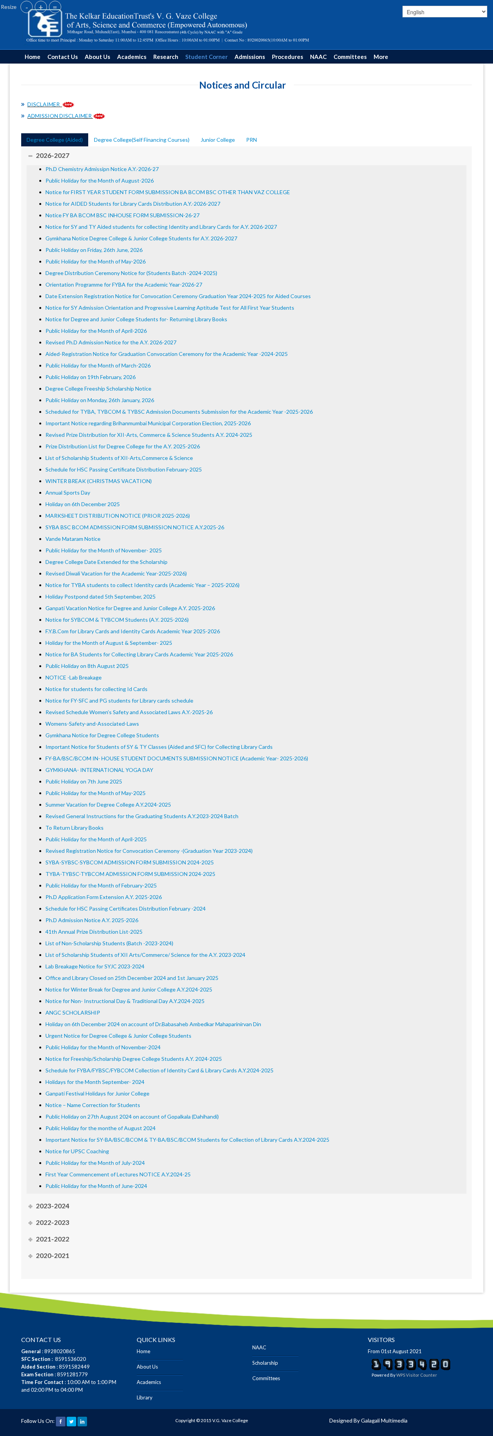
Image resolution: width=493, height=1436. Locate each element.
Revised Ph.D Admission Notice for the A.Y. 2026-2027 (110, 342)
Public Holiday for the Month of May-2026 (95, 261)
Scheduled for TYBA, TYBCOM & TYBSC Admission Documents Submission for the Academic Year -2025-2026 (179, 411)
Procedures (287, 56)
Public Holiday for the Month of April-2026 (96, 330)
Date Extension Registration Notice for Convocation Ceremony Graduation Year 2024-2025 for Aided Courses (178, 296)
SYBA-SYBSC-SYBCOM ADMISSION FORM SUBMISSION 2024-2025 (129, 862)
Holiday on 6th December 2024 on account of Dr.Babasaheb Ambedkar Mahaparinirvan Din (153, 1024)
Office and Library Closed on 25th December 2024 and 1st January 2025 (131, 978)
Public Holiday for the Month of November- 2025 (103, 550)
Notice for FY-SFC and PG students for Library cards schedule (119, 700)
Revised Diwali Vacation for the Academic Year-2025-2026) (116, 573)
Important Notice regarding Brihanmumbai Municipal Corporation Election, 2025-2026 (148, 423)
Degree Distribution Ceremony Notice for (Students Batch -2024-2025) (131, 273)
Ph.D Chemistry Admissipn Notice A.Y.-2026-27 (102, 169)
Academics (131, 56)
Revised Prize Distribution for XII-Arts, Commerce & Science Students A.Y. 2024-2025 (148, 434)
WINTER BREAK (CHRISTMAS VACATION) (98, 481)
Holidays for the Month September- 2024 (94, 1082)
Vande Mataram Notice (73, 538)
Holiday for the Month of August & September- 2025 (108, 642)
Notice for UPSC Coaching (77, 1151)
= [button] (55, 7)
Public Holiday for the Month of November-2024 (103, 1047)
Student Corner (206, 56)
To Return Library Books (74, 827)
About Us (97, 56)
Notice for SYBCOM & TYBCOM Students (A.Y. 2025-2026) (117, 619)
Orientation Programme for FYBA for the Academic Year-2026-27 (123, 284)
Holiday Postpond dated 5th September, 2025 (100, 596)
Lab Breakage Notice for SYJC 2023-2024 (94, 966)
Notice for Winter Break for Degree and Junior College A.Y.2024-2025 (128, 989)
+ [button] (41, 7)
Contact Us (62, 56)
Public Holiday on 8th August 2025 (87, 666)
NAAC (318, 56)
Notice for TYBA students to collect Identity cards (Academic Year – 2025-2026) (142, 585)
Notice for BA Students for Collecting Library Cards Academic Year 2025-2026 (139, 654)
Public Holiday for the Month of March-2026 (98, 365)
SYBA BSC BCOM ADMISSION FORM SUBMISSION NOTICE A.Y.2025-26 (134, 527)
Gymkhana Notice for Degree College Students (102, 735)
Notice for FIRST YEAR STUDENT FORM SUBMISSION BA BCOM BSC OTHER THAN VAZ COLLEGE (168, 192)
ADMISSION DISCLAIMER (59, 115)
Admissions (250, 56)
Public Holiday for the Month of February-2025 (101, 885)
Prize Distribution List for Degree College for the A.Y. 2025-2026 (122, 446)
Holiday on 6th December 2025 (82, 504)
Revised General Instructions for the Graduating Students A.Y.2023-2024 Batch (141, 816)
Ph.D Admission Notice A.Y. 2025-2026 (91, 920)
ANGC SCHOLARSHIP (72, 1012)
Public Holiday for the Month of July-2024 (95, 1162)
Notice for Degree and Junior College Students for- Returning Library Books (136, 319)
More (381, 56)
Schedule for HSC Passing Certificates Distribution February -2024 (125, 908)
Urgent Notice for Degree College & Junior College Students (118, 1035)
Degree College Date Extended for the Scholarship (106, 562)
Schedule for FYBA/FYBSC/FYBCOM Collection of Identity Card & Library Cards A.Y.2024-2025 (159, 1070)
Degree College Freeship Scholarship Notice (98, 388)
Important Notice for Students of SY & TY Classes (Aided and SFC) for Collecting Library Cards (159, 746)
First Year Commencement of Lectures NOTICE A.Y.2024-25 (118, 1174)
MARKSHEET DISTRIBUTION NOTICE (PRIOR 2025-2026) (117, 515)
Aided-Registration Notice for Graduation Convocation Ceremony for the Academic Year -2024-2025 (166, 354)
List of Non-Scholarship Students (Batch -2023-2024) (109, 943)
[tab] (54, 139)
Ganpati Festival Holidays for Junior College (97, 1093)
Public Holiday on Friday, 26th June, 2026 (94, 250)
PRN (251, 139)
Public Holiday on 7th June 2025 (83, 781)
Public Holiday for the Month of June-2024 (96, 1186)
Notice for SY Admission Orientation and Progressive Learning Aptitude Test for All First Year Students (169, 307)
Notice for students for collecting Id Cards (96, 689)
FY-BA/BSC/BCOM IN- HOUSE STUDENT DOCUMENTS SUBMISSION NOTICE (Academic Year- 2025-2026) (176, 758)
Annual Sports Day (67, 492)
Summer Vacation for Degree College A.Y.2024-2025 (108, 804)
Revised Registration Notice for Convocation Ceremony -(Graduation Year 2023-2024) (149, 850)
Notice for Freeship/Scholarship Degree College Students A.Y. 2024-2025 (133, 1058)
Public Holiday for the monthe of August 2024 (100, 1128)
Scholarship (265, 1363)
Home (32, 56)
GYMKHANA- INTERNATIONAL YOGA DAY (99, 770)
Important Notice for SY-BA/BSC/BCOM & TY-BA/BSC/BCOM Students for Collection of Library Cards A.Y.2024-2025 (187, 1139)
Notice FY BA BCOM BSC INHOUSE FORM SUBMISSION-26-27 (122, 215)
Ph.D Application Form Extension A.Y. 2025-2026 (103, 897)
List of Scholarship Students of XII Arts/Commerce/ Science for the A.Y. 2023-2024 (145, 954)
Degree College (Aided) (55, 139)
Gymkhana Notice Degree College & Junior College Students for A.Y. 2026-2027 (141, 238)
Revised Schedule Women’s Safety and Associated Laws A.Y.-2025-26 (129, 712)
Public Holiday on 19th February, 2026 (90, 377)
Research (165, 56)
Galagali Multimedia (384, 1420)
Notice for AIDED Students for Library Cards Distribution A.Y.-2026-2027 (132, 203)
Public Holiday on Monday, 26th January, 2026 (99, 400)
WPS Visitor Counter (416, 1374)
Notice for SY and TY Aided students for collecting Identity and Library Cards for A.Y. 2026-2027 (161, 226)
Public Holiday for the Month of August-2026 (100, 180)
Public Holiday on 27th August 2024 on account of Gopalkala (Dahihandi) (132, 1116)
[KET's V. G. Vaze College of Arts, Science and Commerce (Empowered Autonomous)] (168, 24)
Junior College (218, 139)
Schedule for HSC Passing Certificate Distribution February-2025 (123, 469)
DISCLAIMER (44, 104)
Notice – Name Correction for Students (92, 1105)
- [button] (26, 7)
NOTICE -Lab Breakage (73, 677)
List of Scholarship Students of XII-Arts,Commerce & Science (119, 458)
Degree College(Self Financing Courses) (141, 139)
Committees (350, 56)
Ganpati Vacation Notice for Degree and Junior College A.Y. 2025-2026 (130, 608)
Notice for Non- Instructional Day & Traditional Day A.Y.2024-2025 (125, 1001)
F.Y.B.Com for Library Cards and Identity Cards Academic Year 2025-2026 (132, 631)
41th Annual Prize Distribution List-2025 (94, 931)
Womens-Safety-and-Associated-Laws (92, 723)
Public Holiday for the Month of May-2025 (95, 793)
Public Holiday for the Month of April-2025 (96, 839)
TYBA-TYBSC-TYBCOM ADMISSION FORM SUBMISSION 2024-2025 (130, 874)
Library (145, 1397)
